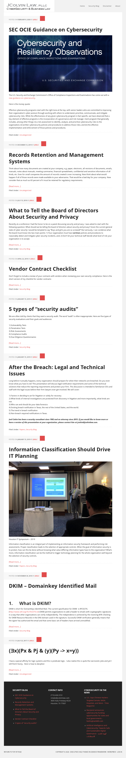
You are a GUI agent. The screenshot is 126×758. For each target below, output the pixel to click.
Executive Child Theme (79, 752)
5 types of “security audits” (43, 308)
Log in (119, 752)
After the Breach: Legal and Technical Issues (57, 370)
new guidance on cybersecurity (22, 98)
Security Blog (24, 249)
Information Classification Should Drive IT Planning (59, 452)
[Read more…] (15, 186)
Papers (22, 429)
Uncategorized (25, 135)
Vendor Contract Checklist (43, 268)
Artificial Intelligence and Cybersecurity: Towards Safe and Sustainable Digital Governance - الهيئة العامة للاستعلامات (98, 731)
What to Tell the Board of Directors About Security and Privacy (53, 213)
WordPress (111, 752)
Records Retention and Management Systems (56, 158)
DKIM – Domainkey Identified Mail (53, 585)
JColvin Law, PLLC (5, 6)
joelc (35, 20)
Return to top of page (13, 752)
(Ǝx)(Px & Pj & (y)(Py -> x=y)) (44, 650)
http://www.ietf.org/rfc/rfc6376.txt (24, 611)
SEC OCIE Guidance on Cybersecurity (55, 29)
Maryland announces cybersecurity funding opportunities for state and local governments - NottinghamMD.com (98, 715)
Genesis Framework (98, 752)
